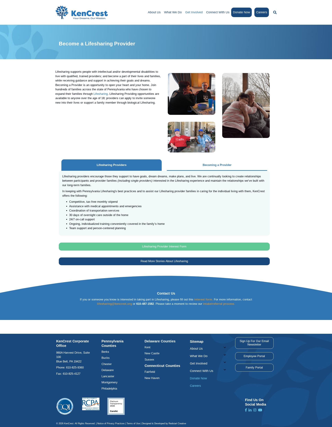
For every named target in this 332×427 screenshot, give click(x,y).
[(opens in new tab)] (64, 406)
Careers (261, 12)
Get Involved (194, 12)
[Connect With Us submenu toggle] (224, 369)
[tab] (111, 165)
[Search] (274, 12)
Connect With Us (217, 12)
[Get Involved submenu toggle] (224, 362)
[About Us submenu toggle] (224, 347)
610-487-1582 (145, 303)
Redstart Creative (177, 423)
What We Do (173, 12)
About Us (154, 12)
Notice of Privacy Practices (111, 423)
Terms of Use (133, 423)
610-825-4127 (71, 373)
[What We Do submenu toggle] (224, 354)
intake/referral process (218, 303)
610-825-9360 (75, 367)
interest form (203, 299)
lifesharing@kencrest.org (114, 303)
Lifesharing (101, 93)
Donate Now (241, 12)
